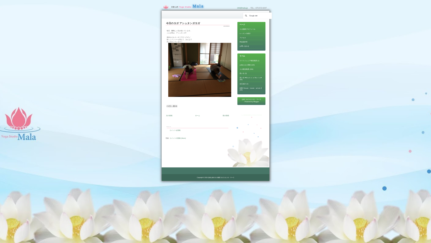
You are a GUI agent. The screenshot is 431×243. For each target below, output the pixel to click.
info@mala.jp (242, 8)
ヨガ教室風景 (244, 69)
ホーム (197, 115)
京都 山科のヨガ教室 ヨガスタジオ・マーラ (221, 177)
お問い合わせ (244, 46)
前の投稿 (226, 115)
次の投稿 (169, 115)
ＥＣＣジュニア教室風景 (248, 61)
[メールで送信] (168, 106)
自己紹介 (243, 84)
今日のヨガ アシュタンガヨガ (183, 23)
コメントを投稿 (174, 130)
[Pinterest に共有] (176, 106)
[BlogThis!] (170, 106)
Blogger (256, 101)
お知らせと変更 (245, 65)
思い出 (242, 73)
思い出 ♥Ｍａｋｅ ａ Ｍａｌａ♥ (251, 78)
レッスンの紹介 (245, 33)
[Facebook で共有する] (174, 106)
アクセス (243, 38)
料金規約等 (243, 42)
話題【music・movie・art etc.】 (251, 88)
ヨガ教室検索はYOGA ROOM (251, 115)
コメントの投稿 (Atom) (178, 138)
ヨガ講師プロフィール (247, 29)
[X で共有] (172, 106)
